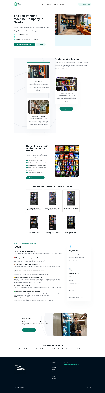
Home (43, 4)
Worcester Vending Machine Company (44, 348)
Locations (49, 4)
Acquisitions (54, 378)
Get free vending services (84, 4)
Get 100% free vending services (24, 44)
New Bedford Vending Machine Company (61, 351)
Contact (62, 4)
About (53, 371)
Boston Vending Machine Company (26, 348)
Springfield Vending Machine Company (62, 348)
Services (56, 4)
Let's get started (66, 109)
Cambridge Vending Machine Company (42, 351)
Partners (53, 376)
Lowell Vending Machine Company (79, 348)
